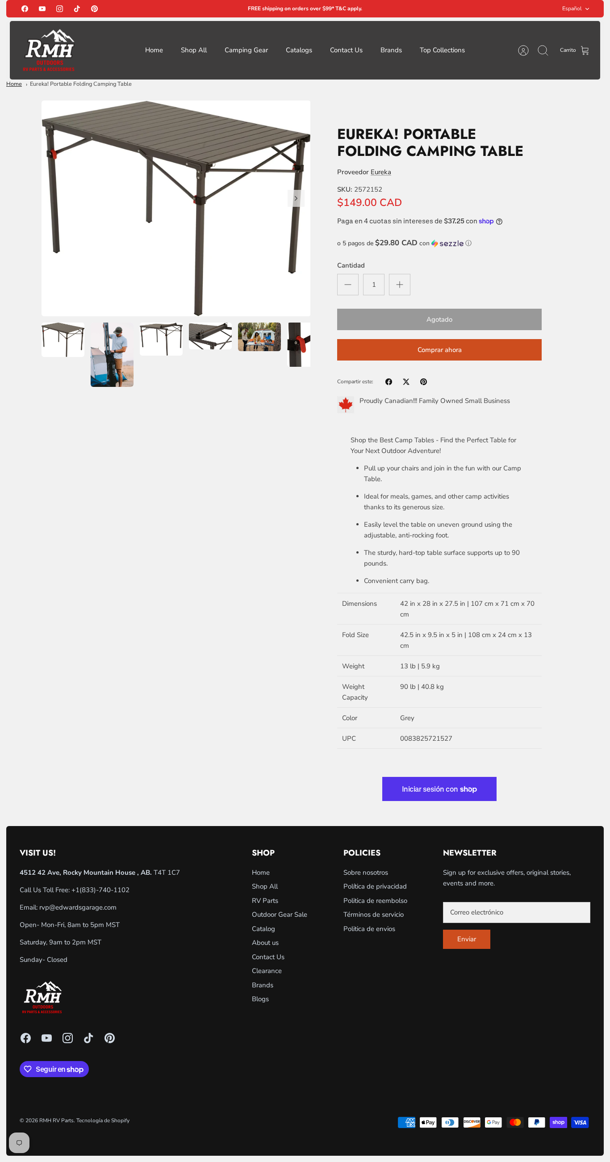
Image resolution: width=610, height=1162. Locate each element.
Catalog (263, 928)
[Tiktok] (77, 8)
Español (572, 8)
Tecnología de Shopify (103, 1120)
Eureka (381, 172)
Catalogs (299, 50)
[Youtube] (42, 8)
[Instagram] (59, 8)
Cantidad (351, 265)
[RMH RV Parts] (49, 50)
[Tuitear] (406, 382)
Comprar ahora (440, 349)
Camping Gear (246, 50)
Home (154, 50)
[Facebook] (24, 8)
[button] (439, 243)
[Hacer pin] (423, 382)
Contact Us (346, 50)
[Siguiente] (296, 198)
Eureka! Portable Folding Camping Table (81, 84)
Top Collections (442, 50)
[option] (176, 209)
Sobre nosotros (365, 872)
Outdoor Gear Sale (279, 914)
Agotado (439, 319)
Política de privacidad (375, 886)
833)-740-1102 (106, 889)
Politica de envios (369, 928)
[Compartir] (388, 382)
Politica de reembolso (375, 900)
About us (265, 942)
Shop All (194, 50)
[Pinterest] (94, 8)
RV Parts (265, 900)
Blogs (260, 998)
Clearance (267, 970)
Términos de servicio (373, 914)
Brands (391, 50)
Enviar (466, 939)
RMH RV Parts (56, 1120)
